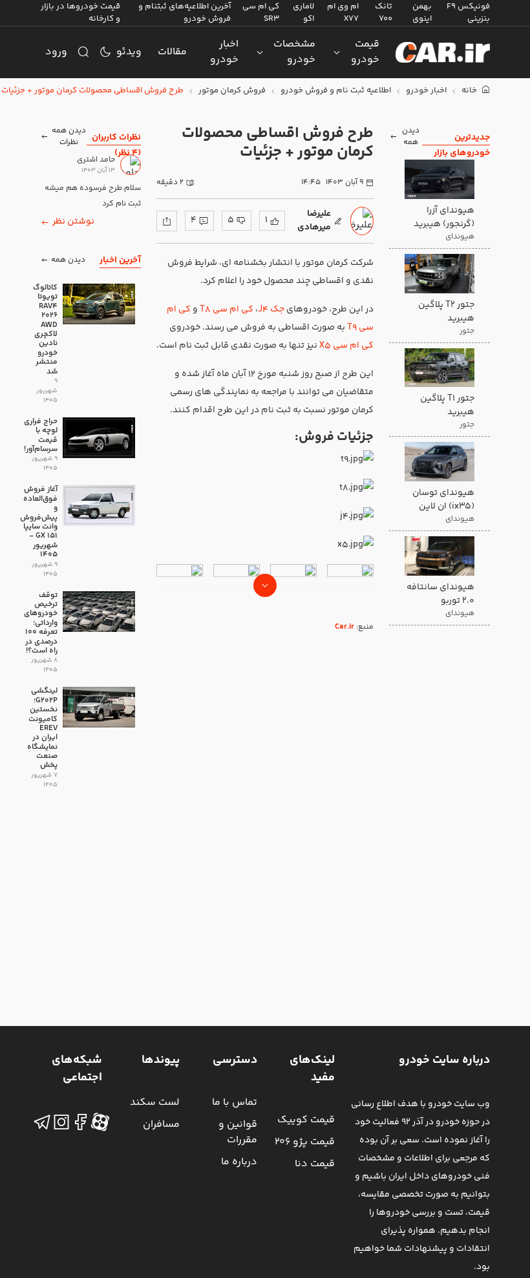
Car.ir (344, 627)
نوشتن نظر (73, 222)
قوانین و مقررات (237, 1132)
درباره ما (239, 1162)
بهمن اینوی (422, 12)
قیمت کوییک (306, 1120)
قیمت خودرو (365, 52)
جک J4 (271, 309)
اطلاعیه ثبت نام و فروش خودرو (336, 91)
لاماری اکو (303, 12)
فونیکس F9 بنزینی (468, 12)
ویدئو (129, 52)
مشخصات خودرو (294, 52)
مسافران (161, 1124)
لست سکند (155, 1103)
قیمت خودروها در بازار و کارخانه (80, 12)
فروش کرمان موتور (232, 91)
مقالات (172, 52)
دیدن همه (410, 137)
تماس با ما (234, 1103)
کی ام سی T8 (226, 309)
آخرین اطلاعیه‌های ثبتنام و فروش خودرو (184, 12)
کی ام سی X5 (346, 346)
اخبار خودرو (224, 52)
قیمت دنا (315, 1164)
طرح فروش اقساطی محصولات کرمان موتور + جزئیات (92, 91)
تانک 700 (383, 12)
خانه (470, 91)
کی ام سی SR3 (260, 12)
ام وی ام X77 (343, 12)
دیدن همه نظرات (69, 137)
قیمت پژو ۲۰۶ (305, 1142)
